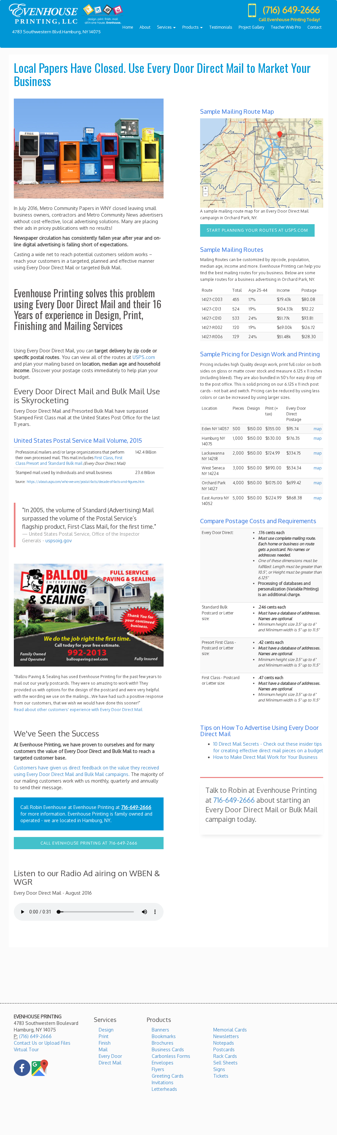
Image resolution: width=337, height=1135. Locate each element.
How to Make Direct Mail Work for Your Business (265, 757)
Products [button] (190, 27)
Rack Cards (225, 1056)
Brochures (162, 1043)
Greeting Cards (168, 1076)
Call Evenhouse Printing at (88, 843)
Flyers (158, 1069)
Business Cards (168, 1049)
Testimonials (220, 27)
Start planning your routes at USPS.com (257, 230)
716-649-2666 (136, 807)
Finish (105, 1043)
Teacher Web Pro (286, 27)
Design (106, 1029)
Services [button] (164, 27)
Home (127, 27)
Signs (219, 1069)
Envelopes (162, 1062)
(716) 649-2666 (35, 1036)
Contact (314, 27)
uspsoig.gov (58, 540)
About (145, 27)
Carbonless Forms (171, 1056)
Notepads (223, 1043)
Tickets (220, 1076)
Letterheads (164, 1089)
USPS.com (144, 357)
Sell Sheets (225, 1062)
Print (104, 1036)
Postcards (224, 1049)
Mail (103, 1049)
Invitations (162, 1082)
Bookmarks (164, 1036)
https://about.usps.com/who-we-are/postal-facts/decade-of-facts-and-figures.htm (85, 482)
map (318, 428)
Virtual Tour (26, 1049)
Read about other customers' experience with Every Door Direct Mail (78, 709)
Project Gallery (251, 27)
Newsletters (226, 1036)
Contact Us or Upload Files (42, 1043)
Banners (160, 1029)
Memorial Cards (230, 1029)
